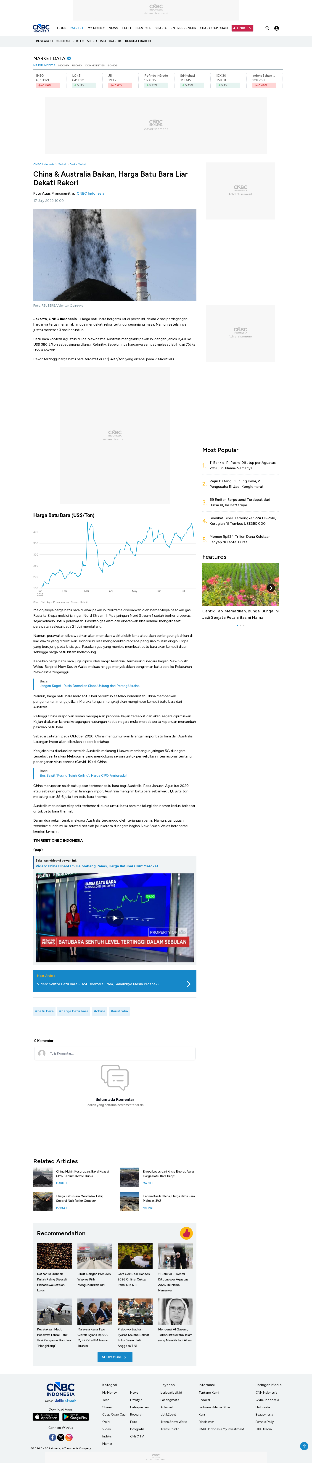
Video (106, 1429)
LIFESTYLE (143, 28)
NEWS (113, 28)
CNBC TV (244, 28)
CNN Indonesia (266, 1393)
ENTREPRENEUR (183, 28)
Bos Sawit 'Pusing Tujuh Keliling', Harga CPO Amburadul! (83, 775)
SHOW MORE (112, 1357)
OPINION (63, 41)
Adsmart (167, 1407)
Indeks (107, 1436)
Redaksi (204, 1400)
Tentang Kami (209, 1393)
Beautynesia (264, 1414)
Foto (133, 1422)
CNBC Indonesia (43, 164)
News (134, 1393)
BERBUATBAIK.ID (138, 41)
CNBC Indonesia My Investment (221, 1429)
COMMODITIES (95, 65)
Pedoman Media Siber (214, 1407)
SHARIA (161, 28)
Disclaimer (206, 1422)
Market (62, 164)
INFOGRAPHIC (111, 41)
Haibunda (263, 1407)
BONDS (113, 65)
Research (136, 1414)
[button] (271, 588)
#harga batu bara (73, 1011)
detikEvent (168, 1414)
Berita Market (78, 164)
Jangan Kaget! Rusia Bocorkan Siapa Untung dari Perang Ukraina (90, 686)
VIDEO (92, 41)
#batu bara (44, 1011)
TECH (126, 28)
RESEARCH (44, 41)
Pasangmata (170, 1400)
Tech (105, 1400)
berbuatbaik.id (171, 1393)
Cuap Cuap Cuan (114, 1414)
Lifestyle (136, 1400)
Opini (106, 1422)
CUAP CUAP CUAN (214, 28)
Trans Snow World (174, 1422)
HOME (62, 28)
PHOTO (78, 41)
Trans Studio (170, 1429)
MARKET (77, 28)
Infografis (137, 1429)
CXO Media (264, 1429)
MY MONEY (96, 28)
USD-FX (77, 65)
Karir (202, 1414)
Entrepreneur (139, 1407)
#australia (119, 1011)
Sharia (107, 1407)
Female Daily (265, 1422)
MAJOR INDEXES (44, 65)
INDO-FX (63, 65)
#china (99, 1011)
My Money (109, 1393)
